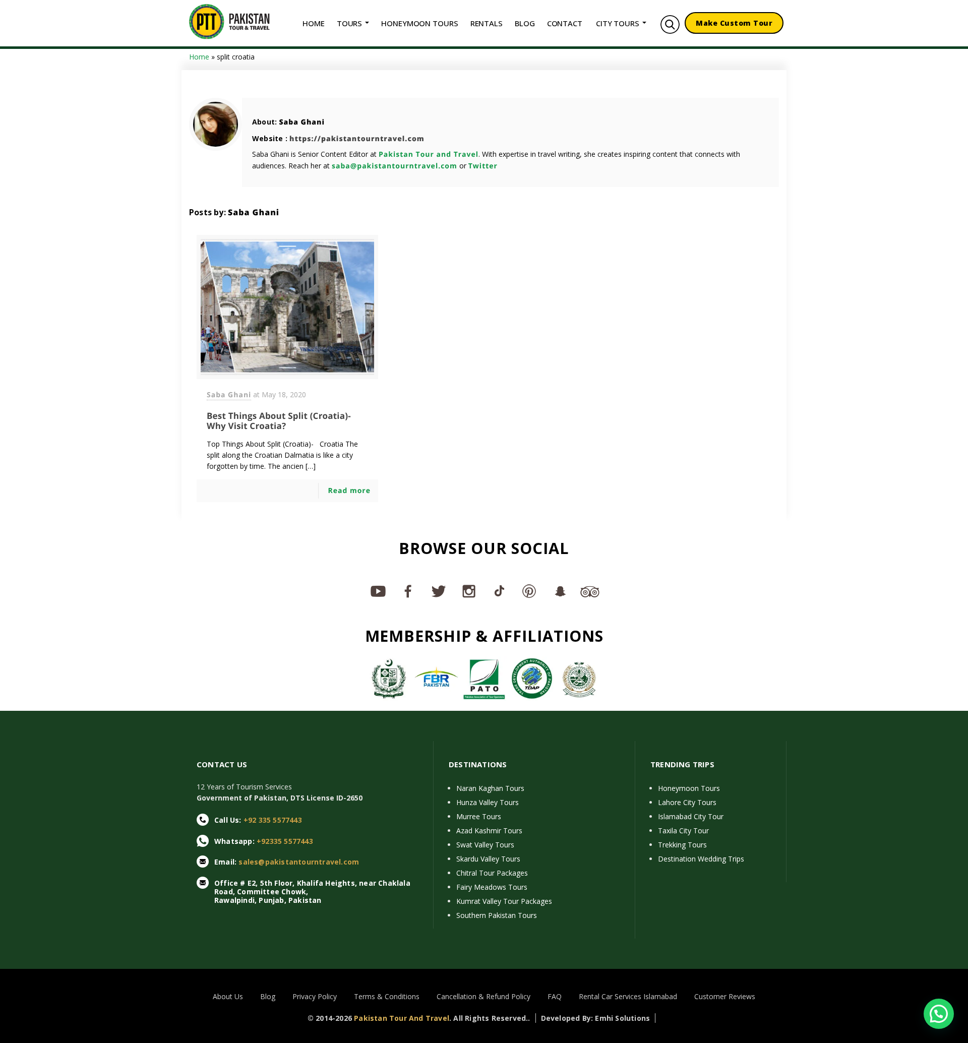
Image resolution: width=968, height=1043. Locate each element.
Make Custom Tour (734, 23)
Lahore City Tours (687, 802)
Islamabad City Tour (690, 816)
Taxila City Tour (683, 830)
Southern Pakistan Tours (496, 915)
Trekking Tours (682, 844)
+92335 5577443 (285, 841)
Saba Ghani (302, 122)
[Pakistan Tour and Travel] (229, 21)
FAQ (555, 996)
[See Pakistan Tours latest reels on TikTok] (499, 590)
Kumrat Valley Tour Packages (504, 901)
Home (199, 57)
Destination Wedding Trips (701, 859)
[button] (939, 1014)
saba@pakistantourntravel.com (394, 166)
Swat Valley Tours (485, 844)
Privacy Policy (314, 996)
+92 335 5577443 (273, 820)
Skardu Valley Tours (488, 859)
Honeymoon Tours (689, 788)
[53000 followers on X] (438, 590)
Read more (349, 491)
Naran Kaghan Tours (490, 788)
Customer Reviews (724, 996)
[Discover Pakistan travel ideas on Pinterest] (529, 590)
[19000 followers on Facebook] (408, 590)
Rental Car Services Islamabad (628, 996)
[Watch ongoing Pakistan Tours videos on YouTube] (378, 590)
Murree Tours (478, 816)
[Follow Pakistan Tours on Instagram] (468, 590)
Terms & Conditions (386, 996)
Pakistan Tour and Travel (428, 154)
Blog (267, 996)
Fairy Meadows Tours (491, 887)
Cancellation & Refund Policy (483, 996)
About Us (228, 996)
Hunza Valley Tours (487, 802)
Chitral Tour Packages (492, 873)
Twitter (483, 166)
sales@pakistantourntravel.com (298, 862)
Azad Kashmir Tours (489, 830)
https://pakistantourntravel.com (357, 139)
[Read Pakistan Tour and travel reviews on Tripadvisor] (589, 590)
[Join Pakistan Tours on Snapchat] (559, 590)
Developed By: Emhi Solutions (595, 1018)
